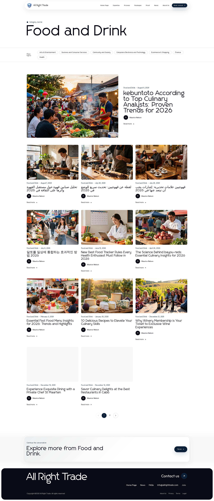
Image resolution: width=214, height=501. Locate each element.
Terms (178, 493)
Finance (178, 52)
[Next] (115, 415)
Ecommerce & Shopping (160, 52)
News (179, 449)
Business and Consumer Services (74, 52)
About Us (163, 493)
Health (42, 57)
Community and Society (102, 52)
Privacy (171, 493)
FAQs (151, 485)
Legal (184, 493)
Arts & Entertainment (48, 52)
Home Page (131, 485)
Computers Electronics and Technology (131, 52)
